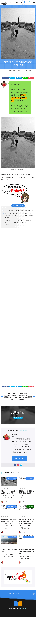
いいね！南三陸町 (22, 608)
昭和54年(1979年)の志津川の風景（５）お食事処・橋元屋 (26, 551)
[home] (16, 603)
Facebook (6, 77)
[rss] (20, 603)
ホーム (9, 2)
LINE (26, 77)
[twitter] (21, 464)
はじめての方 (18, 2)
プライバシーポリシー (14, 593)
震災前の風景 (12, 71)
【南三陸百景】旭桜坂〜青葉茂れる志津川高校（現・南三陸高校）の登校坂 (26, 521)
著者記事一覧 (19, 458)
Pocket (32, 77)
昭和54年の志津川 (22, 71)
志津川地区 (30, 506)
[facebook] (15, 464)
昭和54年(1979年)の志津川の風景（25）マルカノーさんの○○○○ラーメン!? (9, 521)
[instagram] (18, 464)
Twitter (13, 77)
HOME (4, 71)
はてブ (19, 77)
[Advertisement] (18, 307)
